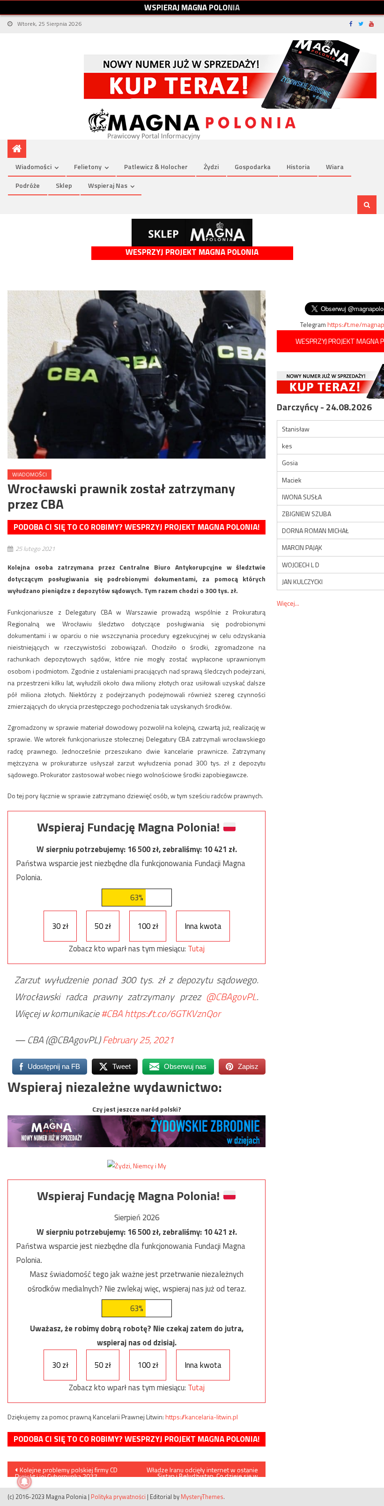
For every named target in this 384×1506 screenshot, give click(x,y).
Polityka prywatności (118, 1496)
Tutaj (196, 948)
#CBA (112, 1013)
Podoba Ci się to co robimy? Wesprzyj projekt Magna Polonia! (136, 527)
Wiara (335, 166)
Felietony (88, 166)
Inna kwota (203, 926)
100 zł (148, 926)
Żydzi (211, 166)
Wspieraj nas (107, 185)
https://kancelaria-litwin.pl (201, 1417)
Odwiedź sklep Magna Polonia (192, 232)
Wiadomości (33, 166)
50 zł (103, 926)
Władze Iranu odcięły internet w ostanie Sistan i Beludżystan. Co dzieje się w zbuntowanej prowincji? (202, 1471)
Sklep (64, 185)
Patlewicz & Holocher (156, 166)
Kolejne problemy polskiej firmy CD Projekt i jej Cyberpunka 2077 (66, 1471)
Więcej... (288, 603)
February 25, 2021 (138, 1039)
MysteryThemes (202, 1496)
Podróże (27, 185)
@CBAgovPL (231, 996)
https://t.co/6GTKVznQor (173, 1013)
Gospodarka (253, 166)
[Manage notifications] (24, 1481)
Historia (298, 166)
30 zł (60, 926)
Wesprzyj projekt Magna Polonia (192, 252)
